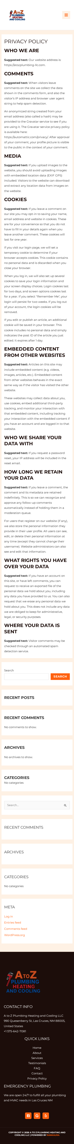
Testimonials (37, 1063)
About (37, 1053)
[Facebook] (28, 1116)
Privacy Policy (37, 1078)
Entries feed (12, 922)
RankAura (53, 1135)
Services (37, 1058)
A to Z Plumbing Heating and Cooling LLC (33, 1015)
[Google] (37, 1116)
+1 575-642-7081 (15, 1031)
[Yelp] (46, 1116)
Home (37, 1048)
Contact (37, 1073)
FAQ (37, 1068)
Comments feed (15, 929)
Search (9, 670)
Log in (8, 916)
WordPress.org (14, 935)
